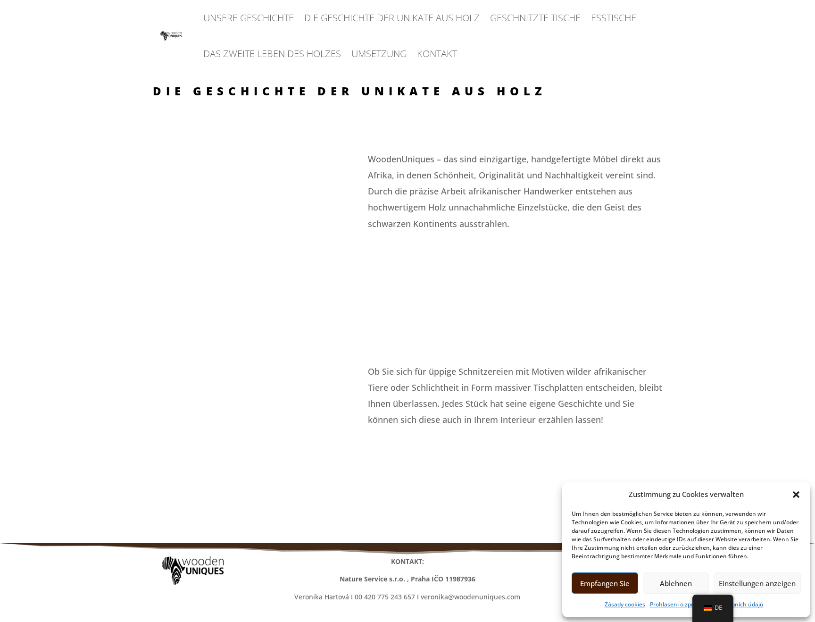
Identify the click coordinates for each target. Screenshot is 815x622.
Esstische (613, 17)
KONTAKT (437, 53)
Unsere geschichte (248, 17)
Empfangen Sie (605, 583)
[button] (796, 494)
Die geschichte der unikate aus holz (392, 17)
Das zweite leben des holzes (272, 53)
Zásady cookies (625, 604)
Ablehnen (676, 583)
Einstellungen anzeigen (757, 583)
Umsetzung (379, 53)
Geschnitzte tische (535, 17)
